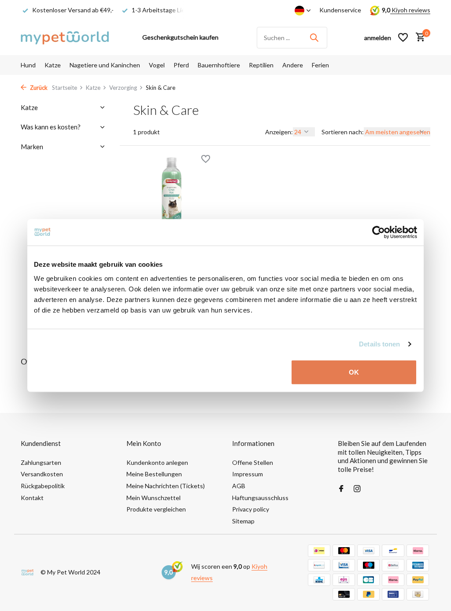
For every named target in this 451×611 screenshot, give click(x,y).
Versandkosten (42, 474)
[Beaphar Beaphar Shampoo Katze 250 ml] (171, 193)
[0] (418, 37)
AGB (238, 486)
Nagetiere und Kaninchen (105, 65)
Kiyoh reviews (410, 10)
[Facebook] (341, 489)
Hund (28, 65)
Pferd (181, 65)
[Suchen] (314, 37)
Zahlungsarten (41, 462)
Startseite (64, 87)
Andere (292, 65)
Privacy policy (250, 509)
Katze (52, 65)
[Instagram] (357, 489)
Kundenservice (340, 10)
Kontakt (32, 497)
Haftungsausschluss (260, 497)
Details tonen (379, 344)
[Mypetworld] (65, 37)
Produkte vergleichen (156, 509)
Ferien (320, 65)
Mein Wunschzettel (153, 497)
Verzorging (123, 87)
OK (354, 371)
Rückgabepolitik (43, 486)
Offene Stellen (252, 462)
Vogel (157, 65)
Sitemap (243, 521)
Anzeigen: (279, 132)
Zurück (38, 87)
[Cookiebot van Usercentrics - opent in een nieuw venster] (378, 232)
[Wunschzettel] (403, 37)
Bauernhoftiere (219, 65)
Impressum (247, 474)
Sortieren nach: (343, 132)
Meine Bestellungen (154, 474)
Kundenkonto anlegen (157, 462)
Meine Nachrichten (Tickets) (165, 486)
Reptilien (261, 65)
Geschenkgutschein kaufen (180, 37)
